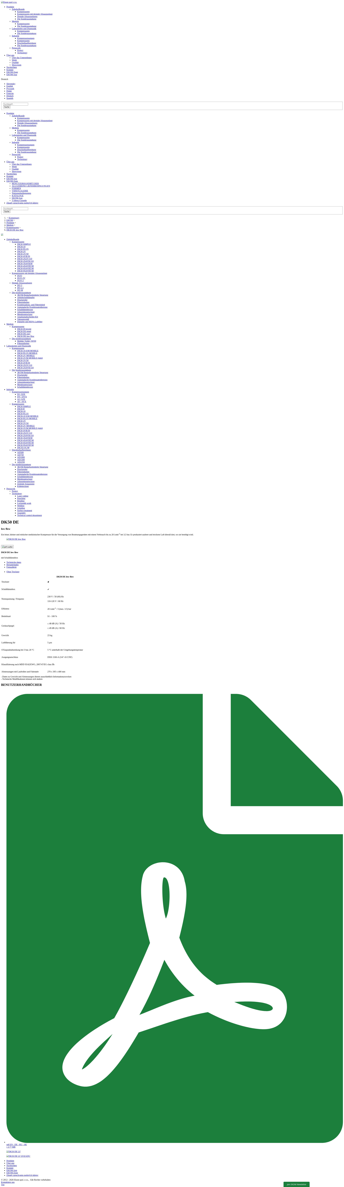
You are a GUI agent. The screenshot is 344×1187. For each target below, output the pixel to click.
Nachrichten (11, 67)
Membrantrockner (24, 314)
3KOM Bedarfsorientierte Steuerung (32, 295)
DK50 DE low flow (15, 230)
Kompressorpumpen (25, 38)
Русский (10, 88)
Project (20, 50)
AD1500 (21, 460)
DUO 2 (20, 280)
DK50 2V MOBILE (26, 355)
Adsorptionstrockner (26, 312)
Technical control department (29, 515)
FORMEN (16, 188)
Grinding (21, 508)
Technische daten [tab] (13, 562)
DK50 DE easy (23, 334)
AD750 (20, 455)
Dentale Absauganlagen (27, 16)
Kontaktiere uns (8, 1182)
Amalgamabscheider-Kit (27, 317)
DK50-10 (21, 246)
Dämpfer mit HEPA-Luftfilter (29, 322)
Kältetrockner (23, 486)
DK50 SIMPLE (24, 244)
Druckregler (22, 300)
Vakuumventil (23, 319)
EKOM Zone (12, 72)
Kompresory (14, 218)
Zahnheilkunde (18, 116)
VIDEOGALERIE (20, 191)
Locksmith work (24, 503)
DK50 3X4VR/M (24, 263)
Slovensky (10, 84)
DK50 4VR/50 (23, 256)
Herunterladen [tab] (12, 565)
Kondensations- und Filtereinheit (31, 305)
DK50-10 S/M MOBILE (27, 351)
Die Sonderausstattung (26, 19)
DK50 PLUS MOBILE (27, 353)
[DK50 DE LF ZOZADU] (18, 1156)
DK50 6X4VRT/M (25, 268)
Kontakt (9, 70)
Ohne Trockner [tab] (12, 572)
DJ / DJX (21, 394)
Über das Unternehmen (22, 57)
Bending (20, 501)
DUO (19, 276)
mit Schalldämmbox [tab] (10, 555)
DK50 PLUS (22, 249)
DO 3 (19, 285)
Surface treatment (24, 510)
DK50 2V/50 (22, 254)
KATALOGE (18, 195)
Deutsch (9, 96)
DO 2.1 (20, 288)
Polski (9, 91)
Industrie (15, 142)
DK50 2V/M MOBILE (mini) (30, 358)
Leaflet (8, 547)
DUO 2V (21, 278)
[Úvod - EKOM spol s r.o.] (9, 2)
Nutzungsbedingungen (21, 193)
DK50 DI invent (24, 329)
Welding (20, 506)
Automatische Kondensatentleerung (32, 307)
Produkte (10, 7)
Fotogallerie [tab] (11, 567)
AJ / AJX (21, 399)
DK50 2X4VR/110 (25, 261)
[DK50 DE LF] (13, 1151)
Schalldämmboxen (25, 309)
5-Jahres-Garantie (19, 200)
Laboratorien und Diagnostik (24, 135)
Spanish (9, 98)
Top (2, 1185)
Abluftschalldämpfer (26, 297)
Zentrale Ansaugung (25, 484)
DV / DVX (22, 397)
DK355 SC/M (23, 447)
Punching (21, 498)
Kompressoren (23, 11)
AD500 (20, 452)
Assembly (21, 513)
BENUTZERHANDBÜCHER (25, 183)
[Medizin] (2, 235)
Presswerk (16, 154)
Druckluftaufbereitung (26, 43)
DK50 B (21, 409)
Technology (22, 53)
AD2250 (21, 462)
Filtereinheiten (23, 302)
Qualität (15, 62)
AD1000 (21, 457)
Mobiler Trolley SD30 (26, 341)
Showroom (16, 65)
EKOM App (11, 74)
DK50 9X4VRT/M (25, 271)
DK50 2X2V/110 (24, 259)
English (9, 86)
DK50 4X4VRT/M (25, 266)
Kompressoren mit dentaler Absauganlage (35, 14)
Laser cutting (22, 496)
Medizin (15, 128)
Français (10, 93)
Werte (14, 60)
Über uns (10, 55)
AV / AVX (21, 401)
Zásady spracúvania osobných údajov (22, 203)
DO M (20, 290)
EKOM (9, 220)
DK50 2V (21, 251)
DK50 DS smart (24, 331)
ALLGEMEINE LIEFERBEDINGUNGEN (31, 186)
